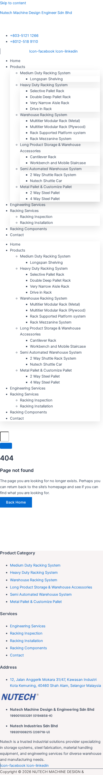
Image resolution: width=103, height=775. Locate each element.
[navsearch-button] (2, 428)
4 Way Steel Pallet (45, 382)
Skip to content (13, 3)
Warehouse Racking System (43, 115)
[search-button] (6, 446)
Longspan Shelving (46, 79)
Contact (17, 235)
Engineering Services (28, 388)
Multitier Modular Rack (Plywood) (58, 127)
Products (17, 67)
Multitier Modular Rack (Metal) (55, 121)
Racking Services (24, 210)
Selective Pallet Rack (47, 91)
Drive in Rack (41, 109)
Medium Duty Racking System (45, 73)
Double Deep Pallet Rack (50, 97)
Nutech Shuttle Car (46, 181)
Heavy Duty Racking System (44, 85)
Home (15, 244)
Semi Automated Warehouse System (51, 169)
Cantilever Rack (43, 157)
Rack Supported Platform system (58, 132)
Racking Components (28, 229)
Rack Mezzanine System (51, 138)
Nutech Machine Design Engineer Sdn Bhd (36, 12)
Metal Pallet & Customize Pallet (46, 187)
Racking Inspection (36, 216)
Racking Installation (36, 406)
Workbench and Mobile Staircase (58, 163)
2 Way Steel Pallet (45, 193)
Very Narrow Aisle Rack (49, 103)
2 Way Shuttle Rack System (53, 175)
